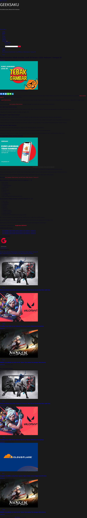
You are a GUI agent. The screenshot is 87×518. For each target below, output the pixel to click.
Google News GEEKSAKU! (21, 225)
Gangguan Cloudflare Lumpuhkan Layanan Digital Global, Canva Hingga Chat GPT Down (23, 476)
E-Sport (4, 38)
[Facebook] (1, 94)
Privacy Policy (8, 42)
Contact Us (7, 44)
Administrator (3, 292)
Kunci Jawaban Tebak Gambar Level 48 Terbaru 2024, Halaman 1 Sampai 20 (19, 232)
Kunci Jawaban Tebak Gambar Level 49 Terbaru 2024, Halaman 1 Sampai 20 (19, 233)
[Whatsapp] (8, 94)
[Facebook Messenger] (3, 94)
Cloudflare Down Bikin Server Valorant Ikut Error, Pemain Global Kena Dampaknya (22, 326)
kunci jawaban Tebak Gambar (16, 104)
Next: (16, 253)
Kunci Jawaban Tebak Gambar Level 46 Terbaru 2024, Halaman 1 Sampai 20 (21, 177)
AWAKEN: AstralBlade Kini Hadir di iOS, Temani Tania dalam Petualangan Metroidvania (23, 362)
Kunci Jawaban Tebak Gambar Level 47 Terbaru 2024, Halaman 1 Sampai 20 (19, 230)
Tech (3, 35)
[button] (3, 29)
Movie (3, 33)
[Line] (10, 94)
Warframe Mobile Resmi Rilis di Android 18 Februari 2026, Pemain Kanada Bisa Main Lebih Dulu (25, 290)
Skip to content (3, 0)
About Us (4, 41)
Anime (3, 36)
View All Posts (4, 248)
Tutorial (4, 39)
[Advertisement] (43, 20)
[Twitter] (6, 94)
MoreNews (17, 517)
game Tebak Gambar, (6, 100)
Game (3, 31)
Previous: (19, 252)
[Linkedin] (13, 94)
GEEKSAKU (9, 4)
